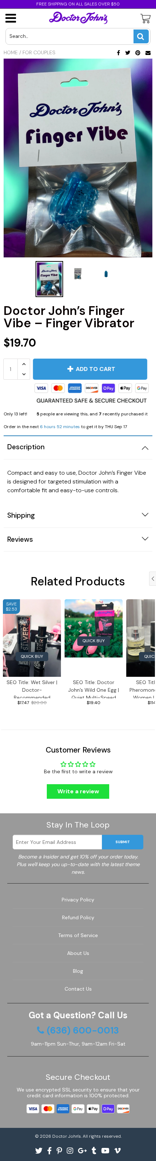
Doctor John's (66, 1136)
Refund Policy (78, 917)
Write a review (78, 791)
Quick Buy (32, 656)
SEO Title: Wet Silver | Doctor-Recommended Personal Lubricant (32, 688)
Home (11, 52)
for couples (39, 52)
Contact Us (78, 989)
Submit (122, 842)
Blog (78, 971)
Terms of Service (78, 935)
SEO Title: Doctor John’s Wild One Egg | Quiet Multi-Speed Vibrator (93, 688)
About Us (78, 953)
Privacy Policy (78, 899)
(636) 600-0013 (83, 1031)
